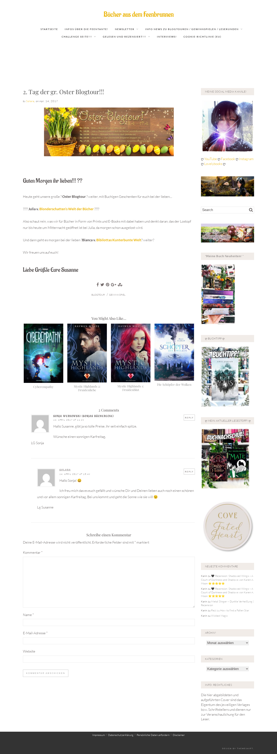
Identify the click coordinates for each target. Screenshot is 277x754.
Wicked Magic (219, 615)
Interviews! (167, 36)
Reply (189, 417)
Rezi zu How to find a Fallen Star (230, 610)
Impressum (98, 735)
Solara (30, 101)
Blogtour (98, 294)
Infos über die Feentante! (86, 29)
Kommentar (33, 552)
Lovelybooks (213, 164)
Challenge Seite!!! (77, 36)
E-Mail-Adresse (35, 633)
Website (29, 651)
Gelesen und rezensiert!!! (124, 36)
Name (28, 615)
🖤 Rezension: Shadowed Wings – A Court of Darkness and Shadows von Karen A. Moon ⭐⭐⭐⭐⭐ (227, 579)
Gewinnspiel (117, 294)
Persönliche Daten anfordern (153, 735)
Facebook (228, 159)
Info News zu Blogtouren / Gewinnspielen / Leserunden (192, 29)
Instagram (246, 159)
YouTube (211, 159)
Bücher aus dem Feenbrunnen (139, 14)
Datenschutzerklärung (120, 735)
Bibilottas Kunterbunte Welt (118, 240)
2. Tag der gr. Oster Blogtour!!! (63, 92)
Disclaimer (179, 735)
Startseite (49, 29)
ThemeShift (245, 748)
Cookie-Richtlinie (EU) (202, 36)
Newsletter (124, 29)
